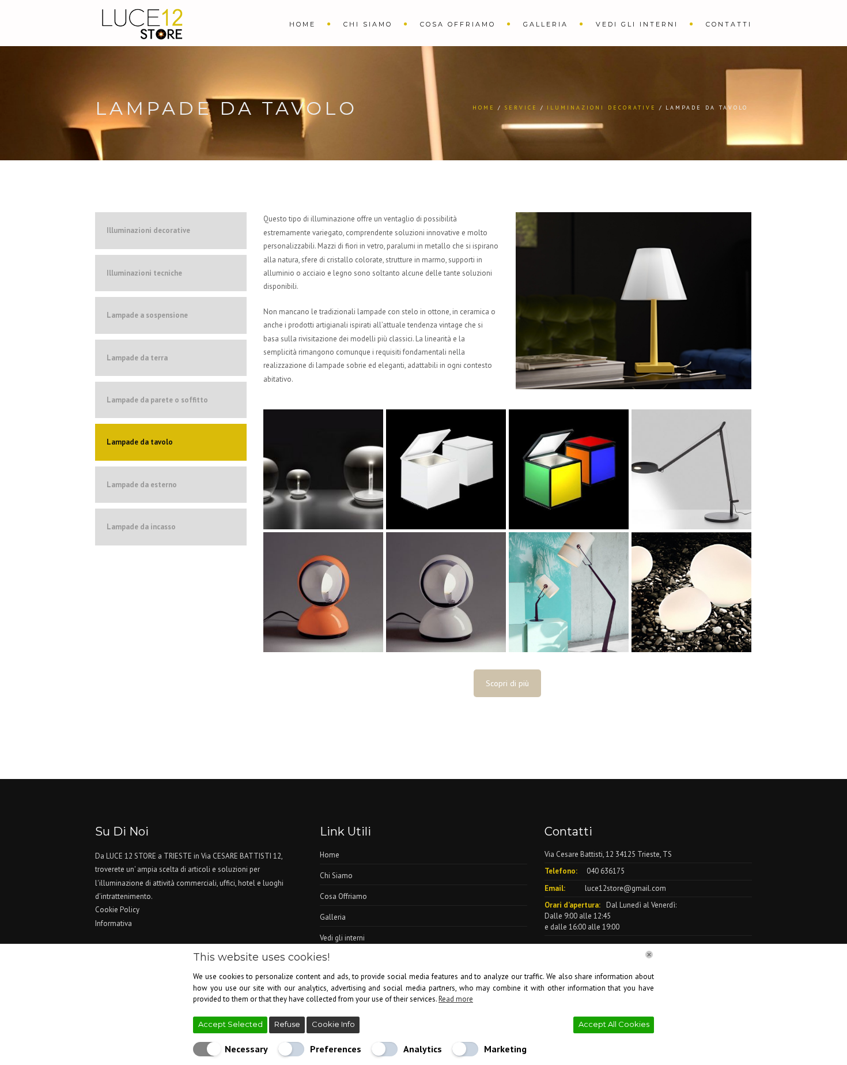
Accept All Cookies (613, 1024)
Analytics (422, 1049)
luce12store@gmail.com (625, 888)
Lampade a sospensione (147, 315)
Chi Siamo (367, 24)
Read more (455, 999)
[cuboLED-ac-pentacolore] (569, 469)
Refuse (287, 1024)
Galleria (545, 24)
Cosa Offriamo (458, 24)
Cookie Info (333, 1024)
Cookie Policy (117, 910)
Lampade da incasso (141, 527)
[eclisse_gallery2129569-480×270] (446, 592)
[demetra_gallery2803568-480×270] (691, 469)
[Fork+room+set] (569, 592)
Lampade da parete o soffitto (157, 400)
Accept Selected (230, 1024)
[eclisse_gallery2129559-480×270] (323, 592)
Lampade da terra (137, 358)
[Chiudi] (649, 954)
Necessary (246, 1049)
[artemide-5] (323, 469)
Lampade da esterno (142, 485)
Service (521, 107)
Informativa (113, 923)
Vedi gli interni (637, 24)
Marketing (505, 1049)
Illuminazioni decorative (148, 230)
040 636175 (606, 871)
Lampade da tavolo (140, 442)
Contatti (729, 24)
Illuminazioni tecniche (144, 273)
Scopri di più (507, 683)
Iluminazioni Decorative (601, 107)
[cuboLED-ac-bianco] (446, 469)
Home (302, 24)
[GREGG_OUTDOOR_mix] (691, 592)
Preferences (335, 1049)
